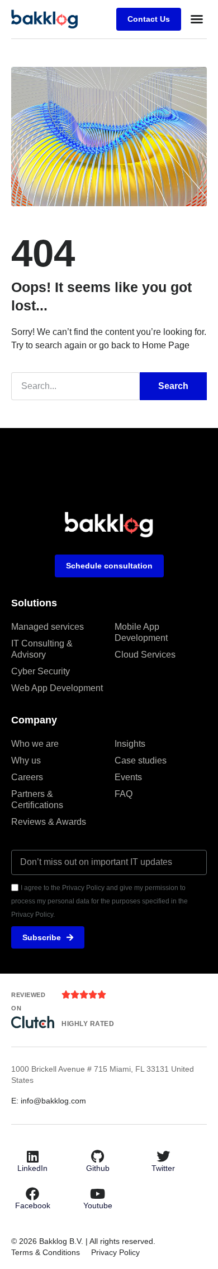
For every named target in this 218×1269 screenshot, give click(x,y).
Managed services (47, 626)
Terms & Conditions (45, 1252)
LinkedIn (32, 1168)
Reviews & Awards (48, 821)
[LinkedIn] (32, 1156)
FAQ (123, 794)
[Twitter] (163, 1156)
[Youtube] (98, 1193)
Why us (26, 760)
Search (173, 386)
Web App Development (57, 688)
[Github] (98, 1156)
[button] (197, 19)
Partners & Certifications (37, 799)
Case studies (141, 760)
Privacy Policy (115, 1252)
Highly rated (87, 1024)
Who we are (35, 743)
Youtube (97, 1205)
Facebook (32, 1205)
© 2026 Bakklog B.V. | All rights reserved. (83, 1241)
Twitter (163, 1168)
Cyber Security (40, 671)
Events (128, 777)
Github (98, 1168)
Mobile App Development (141, 632)
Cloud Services (145, 654)
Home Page (165, 345)
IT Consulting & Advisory (42, 649)
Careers (27, 777)
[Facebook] (32, 1193)
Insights (130, 743)
